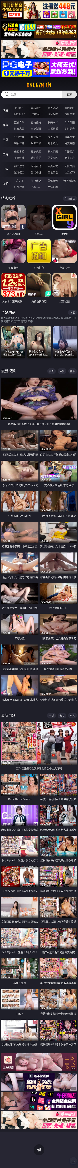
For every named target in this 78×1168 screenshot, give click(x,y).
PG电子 (19, 108)
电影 (5, 140)
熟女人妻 (19, 128)
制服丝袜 (19, 143)
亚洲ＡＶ (19, 122)
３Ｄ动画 (70, 122)
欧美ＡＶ (53, 122)
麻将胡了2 (19, 114)
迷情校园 (19, 172)
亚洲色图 (36, 151)
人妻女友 (53, 166)
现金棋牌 (53, 114)
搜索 (69, 94)
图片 (5, 154)
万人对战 (53, 108)
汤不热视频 (69, 180)
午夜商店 (36, 180)
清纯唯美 (36, 157)
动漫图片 (70, 151)
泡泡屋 (36, 187)
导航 (5, 183)
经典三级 (36, 143)
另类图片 (70, 157)
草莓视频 (53, 180)
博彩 (5, 110)
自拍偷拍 (36, 122)
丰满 (51, 715)
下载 (72, 312)
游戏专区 (70, 108)
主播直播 (53, 128)
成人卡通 (53, 137)
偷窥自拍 (19, 151)
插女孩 (19, 180)
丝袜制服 (36, 128)
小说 (5, 169)
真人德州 (36, 108)
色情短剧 (53, 187)
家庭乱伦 (36, 166)
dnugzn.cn (39, 85)
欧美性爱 (70, 137)
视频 (5, 125)
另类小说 (36, 172)
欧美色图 (53, 151)
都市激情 (19, 166)
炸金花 (36, 114)
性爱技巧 (70, 172)
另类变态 (70, 143)
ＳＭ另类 (70, 128)
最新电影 (8, 715)
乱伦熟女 (53, 143)
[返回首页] (73, 1160)
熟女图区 (53, 157)
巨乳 (62, 371)
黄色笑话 (53, 172)
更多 (72, 371)
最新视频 (8, 370)
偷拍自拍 (36, 137)
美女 (51, 371)
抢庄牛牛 (70, 114)
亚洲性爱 (19, 137)
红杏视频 (19, 187)
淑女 (62, 715)
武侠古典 (70, 166)
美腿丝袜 (19, 157)
